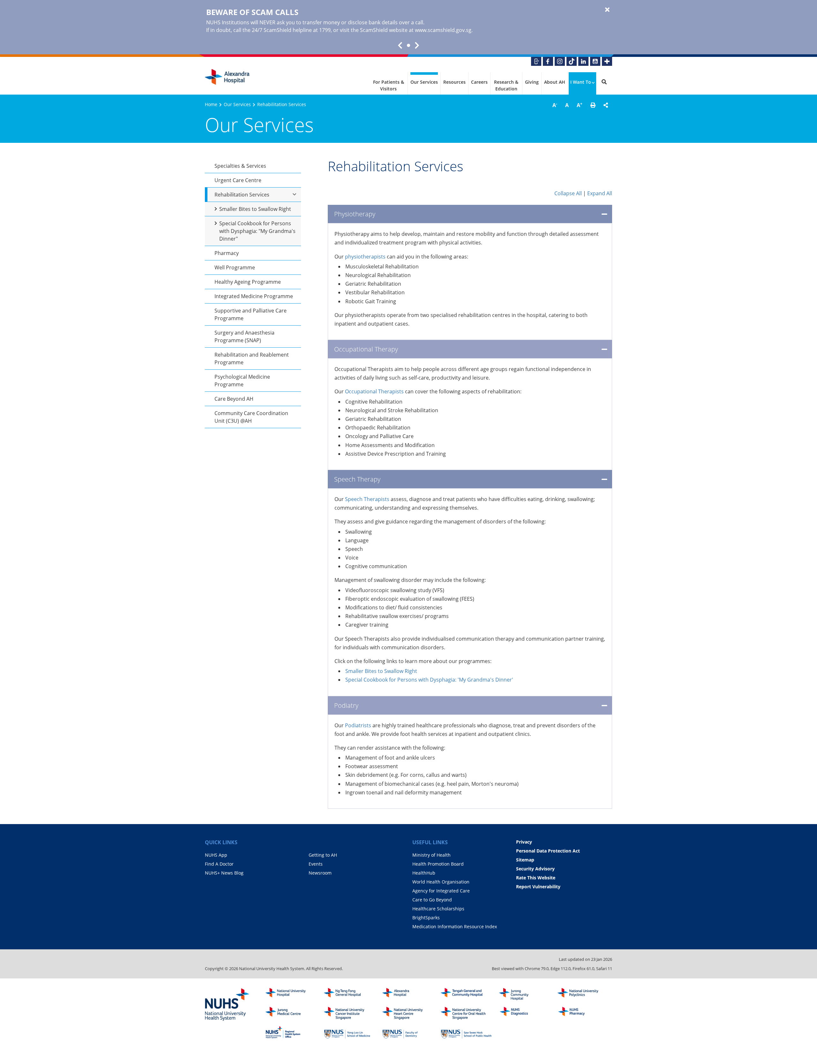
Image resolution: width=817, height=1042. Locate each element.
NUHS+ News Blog (224, 873)
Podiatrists (358, 725)
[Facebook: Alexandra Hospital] (548, 61)
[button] (593, 105)
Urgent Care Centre (237, 180)
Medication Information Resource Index (454, 926)
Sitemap (525, 860)
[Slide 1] (408, 45)
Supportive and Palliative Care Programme (250, 314)
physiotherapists (365, 256)
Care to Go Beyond (432, 900)
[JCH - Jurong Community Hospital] (524, 994)
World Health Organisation (440, 882)
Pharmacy (226, 253)
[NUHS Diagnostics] (524, 1013)
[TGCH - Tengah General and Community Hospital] (466, 994)
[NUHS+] (607, 61)
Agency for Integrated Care (441, 891)
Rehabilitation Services (241, 194)
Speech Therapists (367, 499)
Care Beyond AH (233, 398)
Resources (454, 82)
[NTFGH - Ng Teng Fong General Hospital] (349, 994)
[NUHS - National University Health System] (227, 1005)
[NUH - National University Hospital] (291, 994)
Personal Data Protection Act (548, 851)
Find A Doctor (219, 864)
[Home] (407, 994)
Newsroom (320, 873)
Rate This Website (535, 878)
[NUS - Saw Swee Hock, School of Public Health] (466, 1032)
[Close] (607, 10)
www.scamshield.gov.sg (443, 30)
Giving (532, 82)
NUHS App (216, 855)
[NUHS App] (536, 61)
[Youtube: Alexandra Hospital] (595, 61)
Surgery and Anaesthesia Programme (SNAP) (244, 336)
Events (316, 864)
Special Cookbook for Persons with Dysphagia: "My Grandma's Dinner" (257, 231)
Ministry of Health (431, 855)
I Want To (580, 82)
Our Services (424, 82)
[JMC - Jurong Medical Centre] (291, 1013)
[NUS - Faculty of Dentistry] (407, 1032)
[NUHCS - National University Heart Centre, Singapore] (407, 1013)
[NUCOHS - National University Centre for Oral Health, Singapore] (466, 1013)
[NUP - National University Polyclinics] (583, 994)
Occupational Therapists (374, 391)
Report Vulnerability (538, 887)
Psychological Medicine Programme (242, 380)
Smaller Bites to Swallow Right (255, 208)
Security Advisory (535, 869)
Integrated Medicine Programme (253, 296)
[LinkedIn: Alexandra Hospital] (583, 61)
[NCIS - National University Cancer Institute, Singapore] (349, 1013)
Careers (479, 82)
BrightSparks (426, 918)
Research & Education (506, 85)
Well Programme (234, 267)
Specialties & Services (240, 165)
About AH (554, 82)
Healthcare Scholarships (438, 909)
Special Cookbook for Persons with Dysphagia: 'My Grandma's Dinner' (429, 679)
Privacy (524, 842)
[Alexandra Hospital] (227, 77)
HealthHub (423, 873)
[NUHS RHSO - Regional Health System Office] (291, 1032)
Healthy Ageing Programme (247, 281)
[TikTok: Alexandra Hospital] (571, 61)
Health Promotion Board (438, 864)
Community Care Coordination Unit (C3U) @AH (251, 417)
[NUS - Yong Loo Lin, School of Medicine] (349, 1032)
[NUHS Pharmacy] (583, 1013)
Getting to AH (323, 855)
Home (211, 104)
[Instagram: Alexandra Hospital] (560, 61)
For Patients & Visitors (388, 85)
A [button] (554, 105)
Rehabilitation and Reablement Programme (251, 358)
